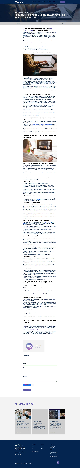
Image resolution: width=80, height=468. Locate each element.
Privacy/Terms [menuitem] (34, 449)
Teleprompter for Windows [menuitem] (54, 456)
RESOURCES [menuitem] (49, 1)
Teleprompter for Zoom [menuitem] (53, 451)
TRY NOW (62, 1)
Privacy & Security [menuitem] (26, 463)
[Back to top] (58, 462)
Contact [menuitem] (42, 448)
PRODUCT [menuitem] (34, 1)
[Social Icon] (15, 454)
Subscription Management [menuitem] (35, 451)
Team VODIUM (17, 12)
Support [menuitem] (33, 446)
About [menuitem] (41, 446)
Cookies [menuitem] (31, 463)
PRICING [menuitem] (39, 1)
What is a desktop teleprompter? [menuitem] (52, 447)
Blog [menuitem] (32, 448)
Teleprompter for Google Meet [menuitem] (53, 453)
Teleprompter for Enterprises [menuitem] (52, 449)
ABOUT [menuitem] (54, 1)
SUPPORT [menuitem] (43, 1)
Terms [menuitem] (21, 463)
